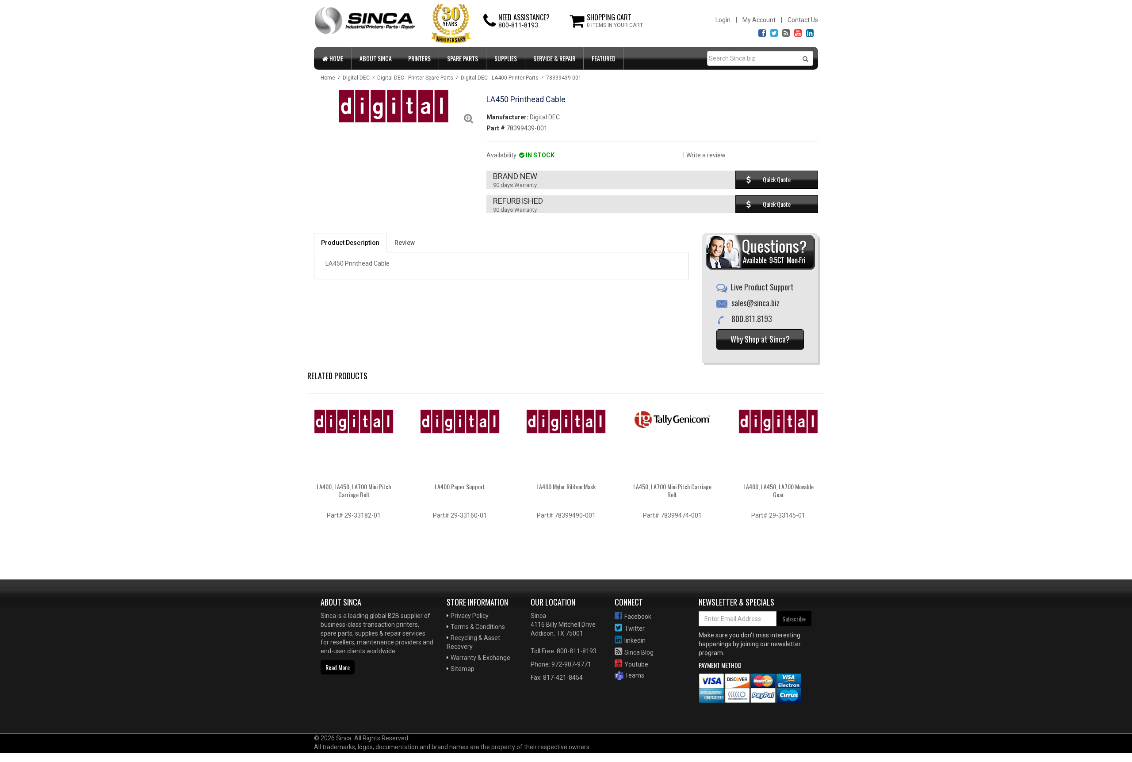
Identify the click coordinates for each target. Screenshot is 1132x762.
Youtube (636, 664)
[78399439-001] (393, 106)
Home (335, 58)
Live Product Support (762, 287)
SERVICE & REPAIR (554, 58)
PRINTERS (419, 58)
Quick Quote (777, 179)
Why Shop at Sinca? (760, 339)
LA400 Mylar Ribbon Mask (566, 486)
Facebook (637, 616)
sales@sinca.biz (755, 303)
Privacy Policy (470, 615)
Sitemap (462, 668)
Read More (337, 667)
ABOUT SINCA (375, 58)
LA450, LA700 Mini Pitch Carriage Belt (672, 490)
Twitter (634, 628)
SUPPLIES (505, 58)
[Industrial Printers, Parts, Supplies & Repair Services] (342, 705)
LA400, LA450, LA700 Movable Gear (778, 490)
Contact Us (803, 19)
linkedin (635, 640)
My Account (759, 19)
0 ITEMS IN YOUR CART (615, 25)
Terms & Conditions (478, 626)
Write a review (706, 155)
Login (722, 19)
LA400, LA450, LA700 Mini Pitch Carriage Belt (354, 490)
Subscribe (794, 618)
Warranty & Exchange (480, 657)
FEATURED (604, 58)
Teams (633, 675)
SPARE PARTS (462, 58)
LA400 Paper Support (460, 486)
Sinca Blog (639, 652)
